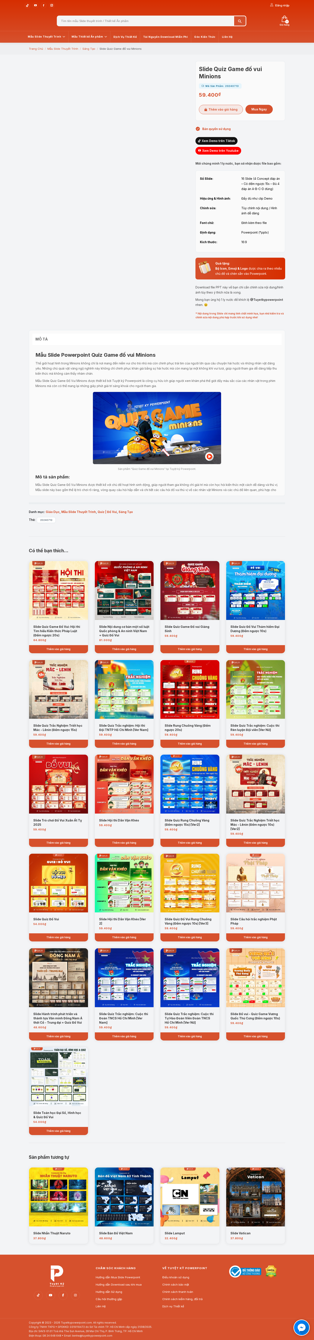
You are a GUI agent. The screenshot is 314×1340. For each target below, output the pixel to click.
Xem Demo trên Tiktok (218, 141)
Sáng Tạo (126, 512)
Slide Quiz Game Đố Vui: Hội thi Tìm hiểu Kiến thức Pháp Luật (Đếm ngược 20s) (56, 631)
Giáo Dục (53, 512)
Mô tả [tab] (41, 339)
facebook (63, 1295)
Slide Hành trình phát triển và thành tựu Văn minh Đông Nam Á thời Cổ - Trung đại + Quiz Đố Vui (57, 1018)
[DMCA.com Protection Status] (271, 1276)
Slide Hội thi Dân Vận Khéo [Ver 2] (122, 921)
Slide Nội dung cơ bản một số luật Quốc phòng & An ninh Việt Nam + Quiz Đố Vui (124, 631)
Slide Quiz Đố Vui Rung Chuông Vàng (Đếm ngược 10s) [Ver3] (188, 921)
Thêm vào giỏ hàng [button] (58, 649)
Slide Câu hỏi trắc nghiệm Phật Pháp (253, 921)
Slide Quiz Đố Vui (46, 919)
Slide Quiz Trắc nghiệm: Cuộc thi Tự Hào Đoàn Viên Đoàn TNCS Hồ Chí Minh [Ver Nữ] (189, 1018)
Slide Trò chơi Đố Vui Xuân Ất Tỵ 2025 (57, 822)
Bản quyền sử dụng (216, 129)
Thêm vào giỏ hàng (223, 109)
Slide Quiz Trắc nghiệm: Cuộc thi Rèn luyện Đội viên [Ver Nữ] (254, 728)
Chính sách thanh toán (177, 1291)
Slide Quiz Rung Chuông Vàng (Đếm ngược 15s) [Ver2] (187, 822)
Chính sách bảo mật (175, 1284)
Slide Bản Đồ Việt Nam (116, 1233)
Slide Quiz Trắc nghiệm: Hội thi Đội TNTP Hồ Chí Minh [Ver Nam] (123, 728)
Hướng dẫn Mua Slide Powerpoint (118, 1277)
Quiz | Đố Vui (107, 512)
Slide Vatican (240, 1233)
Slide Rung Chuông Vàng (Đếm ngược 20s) (188, 728)
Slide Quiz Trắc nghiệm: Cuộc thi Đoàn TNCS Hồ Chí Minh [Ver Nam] (123, 1018)
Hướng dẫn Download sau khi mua (119, 1284)
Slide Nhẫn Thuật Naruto (51, 1233)
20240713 (46, 520)
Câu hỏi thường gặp (109, 1299)
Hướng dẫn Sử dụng (109, 1291)
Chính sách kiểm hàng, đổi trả (182, 1299)
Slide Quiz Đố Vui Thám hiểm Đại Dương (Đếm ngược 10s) (254, 629)
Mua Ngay (259, 109)
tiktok (38, 1295)
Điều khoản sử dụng (175, 1277)
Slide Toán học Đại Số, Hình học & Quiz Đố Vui (57, 1115)
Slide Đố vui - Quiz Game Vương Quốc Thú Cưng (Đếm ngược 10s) (255, 1016)
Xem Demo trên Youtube (220, 150)
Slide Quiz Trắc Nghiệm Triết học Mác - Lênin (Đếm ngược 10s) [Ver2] (255, 824)
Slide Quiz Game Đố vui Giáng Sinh (187, 629)
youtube (50, 1295)
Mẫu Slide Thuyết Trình (78, 512)
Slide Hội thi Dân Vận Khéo (119, 820)
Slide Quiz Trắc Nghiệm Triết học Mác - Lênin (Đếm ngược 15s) (57, 728)
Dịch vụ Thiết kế (173, 1306)
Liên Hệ (101, 1306)
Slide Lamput (175, 1233)
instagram (75, 1295)
